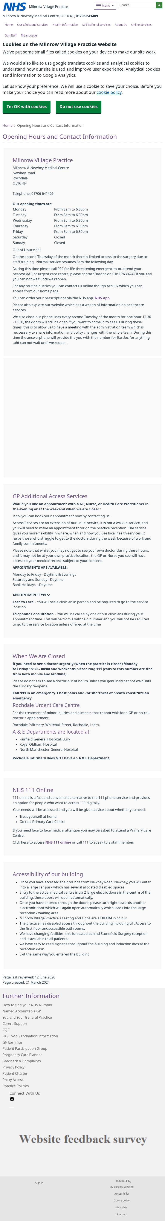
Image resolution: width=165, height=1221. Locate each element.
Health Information (65, 24)
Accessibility (121, 1193)
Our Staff (11, 35)
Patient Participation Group (25, 1048)
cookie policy (109, 92)
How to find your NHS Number (27, 1005)
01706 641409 (87, 16)
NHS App (102, 298)
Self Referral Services (96, 24)
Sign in (39, 1183)
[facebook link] (12, 1099)
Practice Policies (16, 1086)
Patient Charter (15, 1073)
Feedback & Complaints (22, 1061)
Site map (121, 1214)
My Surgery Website (122, 1187)
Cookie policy (122, 1200)
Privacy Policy (13, 1067)
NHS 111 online (58, 842)
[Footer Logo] (85, 1138)
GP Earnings (13, 1042)
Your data (121, 1207)
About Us (121, 24)
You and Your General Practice (27, 1017)
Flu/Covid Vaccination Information (30, 1036)
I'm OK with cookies (26, 107)
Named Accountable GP (22, 1011)
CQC (6, 1030)
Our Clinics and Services (32, 24)
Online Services (141, 24)
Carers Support (15, 1023)
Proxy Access (13, 1079)
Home (7, 125)
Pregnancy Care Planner (22, 1054)
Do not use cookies (79, 107)
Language (30, 35)
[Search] (159, 5)
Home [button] (9, 24)
